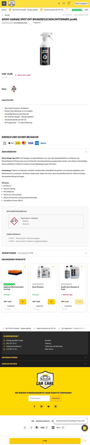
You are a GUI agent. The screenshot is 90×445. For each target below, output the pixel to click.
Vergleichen (37, 23)
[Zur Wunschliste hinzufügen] (24, 266)
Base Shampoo (38, 287)
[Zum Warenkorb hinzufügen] (22, 301)
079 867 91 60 (11, 349)
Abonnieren (56, 398)
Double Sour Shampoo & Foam (70, 288)
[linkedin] (55, 406)
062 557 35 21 (11, 343)
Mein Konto (49, 349)
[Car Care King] (11, 3)
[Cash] (31, 427)
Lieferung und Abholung (53, 346)
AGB (32, 421)
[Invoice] (47, 427)
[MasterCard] (36, 427)
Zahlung (48, 343)
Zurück (7, 15)
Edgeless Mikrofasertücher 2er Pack (14, 288)
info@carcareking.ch (13, 346)
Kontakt (48, 340)
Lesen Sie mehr (7, 100)
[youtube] (48, 406)
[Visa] (42, 427)
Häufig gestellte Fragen (14, 340)
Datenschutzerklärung (43, 421)
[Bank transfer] (26, 427)
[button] (84, 428)
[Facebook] (34, 406)
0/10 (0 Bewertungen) (20, 23)
